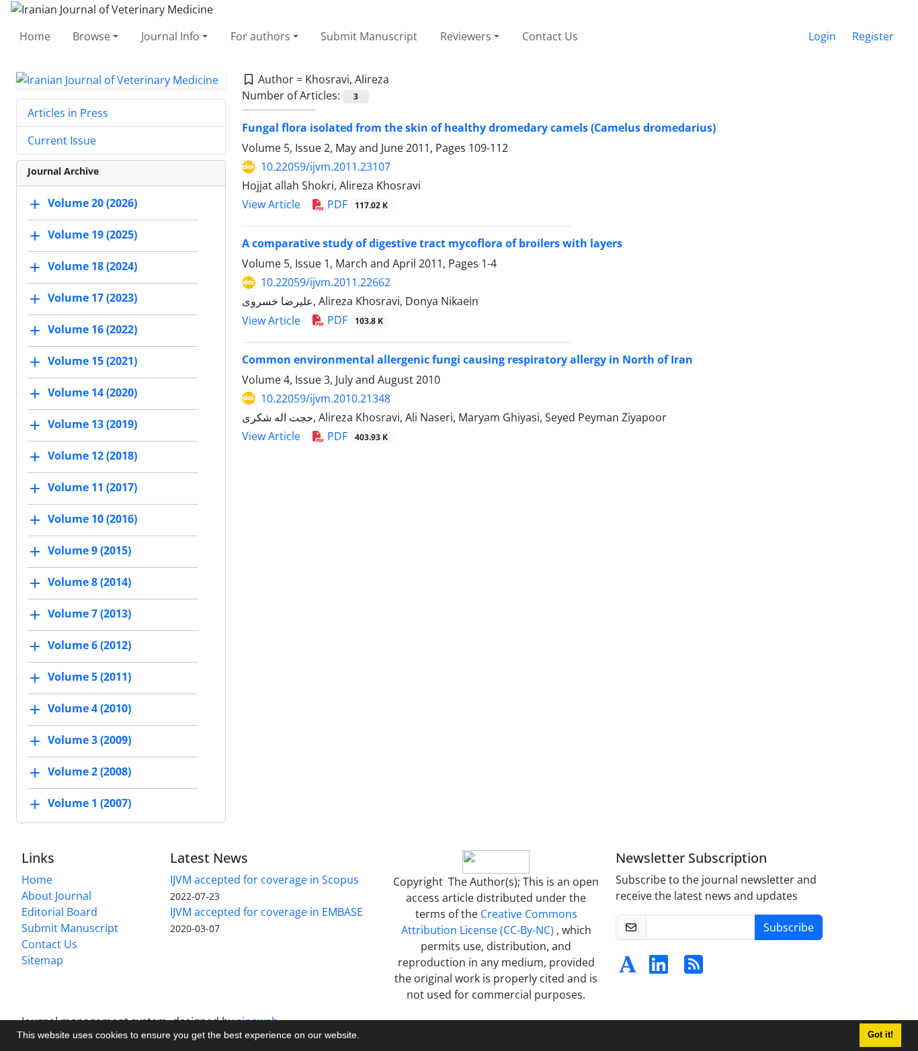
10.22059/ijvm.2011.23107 (325, 166)
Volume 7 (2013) (89, 614)
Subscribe (788, 927)
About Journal (56, 895)
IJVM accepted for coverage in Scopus (264, 879)
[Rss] (693, 968)
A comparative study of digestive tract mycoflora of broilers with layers (432, 243)
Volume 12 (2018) (92, 456)
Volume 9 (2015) (89, 551)
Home (34, 36)
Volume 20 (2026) (92, 203)
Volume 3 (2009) (89, 740)
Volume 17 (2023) (92, 298)
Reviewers (465, 36)
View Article (271, 204)
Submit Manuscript (369, 36)
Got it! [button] (880, 1035)
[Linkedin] (658, 968)
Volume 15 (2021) (92, 361)
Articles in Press (68, 113)
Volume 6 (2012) (89, 645)
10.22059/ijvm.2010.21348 (325, 398)
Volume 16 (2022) (92, 330)
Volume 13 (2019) (92, 424)
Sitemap (42, 960)
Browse (91, 36)
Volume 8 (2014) (89, 582)
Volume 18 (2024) (92, 266)
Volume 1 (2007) (89, 803)
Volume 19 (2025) (92, 235)
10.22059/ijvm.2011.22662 (325, 282)
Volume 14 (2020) (92, 393)
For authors (260, 36)
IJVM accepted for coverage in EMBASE (266, 912)
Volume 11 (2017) (92, 487)
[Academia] (628, 968)
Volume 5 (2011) (89, 677)
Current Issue (62, 140)
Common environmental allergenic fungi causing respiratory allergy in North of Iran (467, 359)
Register (873, 36)
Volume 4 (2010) (89, 709)
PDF (356, 204)
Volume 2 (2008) (89, 772)
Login (822, 36)
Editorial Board (59, 912)
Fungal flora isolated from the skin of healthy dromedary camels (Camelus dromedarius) (479, 127)
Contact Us (550, 36)
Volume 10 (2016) (92, 519)
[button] (364, 1037)
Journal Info (170, 36)
